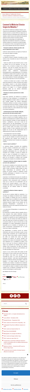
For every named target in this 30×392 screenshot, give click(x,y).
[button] (27, 354)
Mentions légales (17, 389)
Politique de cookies (7, 389)
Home (3, 14)
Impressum (25, 389)
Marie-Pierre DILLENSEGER (10, 331)
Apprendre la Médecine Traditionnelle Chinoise (12, 15)
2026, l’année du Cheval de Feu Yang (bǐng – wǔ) (14, 322)
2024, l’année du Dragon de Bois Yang (12, 336)
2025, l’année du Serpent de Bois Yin (12, 328)
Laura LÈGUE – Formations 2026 (11, 317)
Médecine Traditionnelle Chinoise (13, 14)
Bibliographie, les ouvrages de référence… (13, 333)
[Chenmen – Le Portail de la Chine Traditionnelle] (15, 3)
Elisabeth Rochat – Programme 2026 (12, 320)
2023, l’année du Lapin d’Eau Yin (11, 338)
